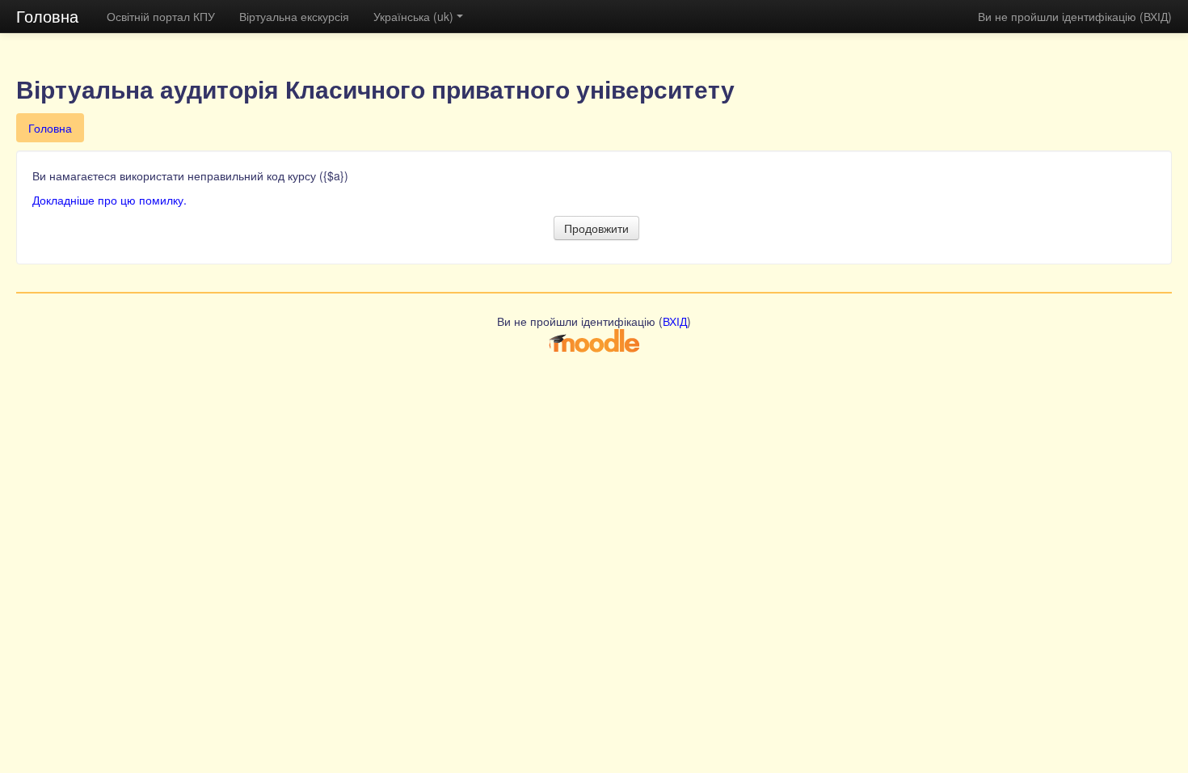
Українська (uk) (413, 16)
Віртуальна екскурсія (294, 16)
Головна (47, 15)
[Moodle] (594, 340)
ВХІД (1156, 16)
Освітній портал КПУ (161, 16)
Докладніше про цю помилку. (109, 200)
